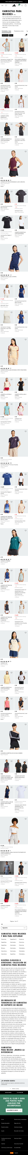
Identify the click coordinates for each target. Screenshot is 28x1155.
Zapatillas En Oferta (13, 939)
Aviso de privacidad (18, 1143)
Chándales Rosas (22, 954)
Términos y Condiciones (6, 1147)
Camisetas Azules (13, 942)
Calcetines (4, 954)
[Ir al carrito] (25, 5)
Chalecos (21, 939)
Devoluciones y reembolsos (20, 1119)
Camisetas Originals (13, 948)
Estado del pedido (5, 1123)
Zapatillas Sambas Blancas (3, 942)
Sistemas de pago (18, 1127)
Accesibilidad (17, 1147)
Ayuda (2, 1130)
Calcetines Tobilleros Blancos (4, 951)
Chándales (22, 951)
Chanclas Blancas (21, 942)
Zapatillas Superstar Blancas (3, 945)
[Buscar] (22, 5)
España (16, 1152)
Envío (2, 1119)
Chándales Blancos (22, 948)
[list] (14, 31)
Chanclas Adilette (3, 939)
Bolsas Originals (3, 948)
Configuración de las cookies (6, 1139)
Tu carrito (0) (20, 1092)
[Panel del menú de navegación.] (2, 5)
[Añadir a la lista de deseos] (11, 40)
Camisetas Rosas (13, 951)
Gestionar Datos (18, 1138)
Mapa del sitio (17, 1123)
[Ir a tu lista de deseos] (6, 5)
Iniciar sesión (8, 1092)
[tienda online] (14, 6)
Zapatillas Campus (12, 954)
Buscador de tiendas (19, 1130)
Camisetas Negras (13, 945)
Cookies (3, 1143)
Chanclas (21, 945)
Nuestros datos (4, 1127)
